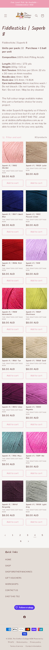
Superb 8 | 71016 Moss (12, 456)
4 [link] (35, 535)
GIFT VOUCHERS (13, 578)
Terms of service (16, 646)
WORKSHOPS (11, 584)
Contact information (33, 646)
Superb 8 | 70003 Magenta (33, 408)
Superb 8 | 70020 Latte (36, 166)
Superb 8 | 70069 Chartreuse (33, 313)
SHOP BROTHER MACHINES (18, 572)
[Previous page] (5, 535)
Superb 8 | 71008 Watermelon (9, 313)
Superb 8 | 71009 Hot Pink (35, 457)
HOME (8, 559)
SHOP (8, 566)
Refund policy (22, 642)
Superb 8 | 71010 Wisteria (33, 264)
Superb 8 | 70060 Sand (36, 361)
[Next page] (28, 541)
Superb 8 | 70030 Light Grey (36, 506)
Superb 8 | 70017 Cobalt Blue (12, 215)
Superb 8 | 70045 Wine (12, 407)
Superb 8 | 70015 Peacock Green (33, 215)
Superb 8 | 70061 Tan (11, 361)
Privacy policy (35, 642)
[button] (5, 16)
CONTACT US (11, 590)
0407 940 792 (12, 596)
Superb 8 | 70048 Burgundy (10, 506)
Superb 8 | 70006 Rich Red (12, 264)
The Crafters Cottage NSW (23, 639)
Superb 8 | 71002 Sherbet (9, 167)
